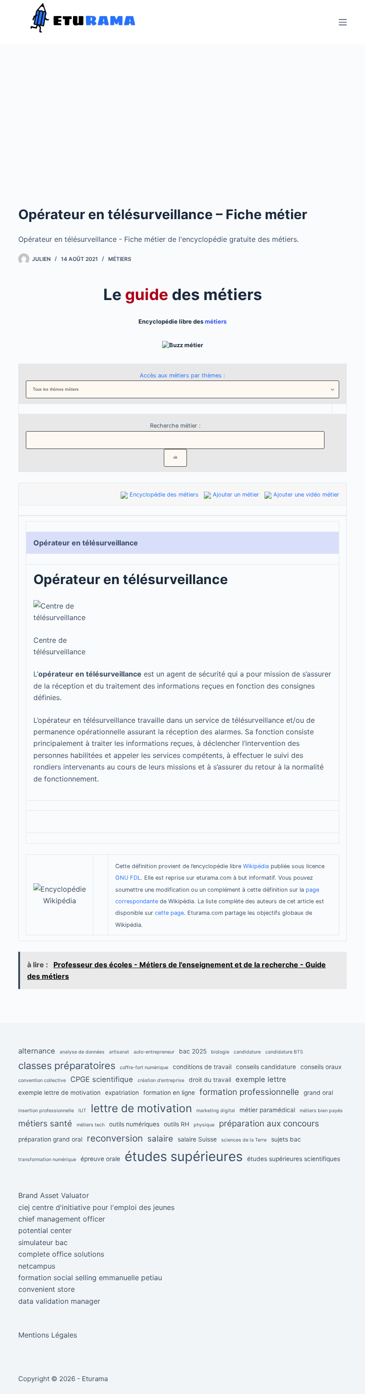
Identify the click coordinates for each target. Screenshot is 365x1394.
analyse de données (82, 1052)
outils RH (176, 1124)
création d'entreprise (161, 1080)
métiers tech (91, 1125)
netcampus (36, 1266)
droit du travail (210, 1079)
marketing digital (215, 1111)
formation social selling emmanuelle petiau (90, 1277)
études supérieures (184, 1156)
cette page (169, 912)
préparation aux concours (269, 1123)
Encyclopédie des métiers (164, 494)
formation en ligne (169, 1092)
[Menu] (343, 22)
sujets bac (286, 1139)
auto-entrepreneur (154, 1052)
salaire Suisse (197, 1139)
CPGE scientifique (101, 1079)
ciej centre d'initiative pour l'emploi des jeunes (96, 1207)
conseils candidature (266, 1066)
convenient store (46, 1289)
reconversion (115, 1138)
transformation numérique (47, 1159)
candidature (247, 1052)
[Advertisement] (182, 138)
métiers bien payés (321, 1111)
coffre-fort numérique (144, 1067)
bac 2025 (193, 1051)
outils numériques (134, 1124)
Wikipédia (256, 866)
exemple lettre (260, 1079)
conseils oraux (320, 1066)
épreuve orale (100, 1158)
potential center (45, 1230)
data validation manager (59, 1301)
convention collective (42, 1080)
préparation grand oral (50, 1139)
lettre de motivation (141, 1108)
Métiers (119, 259)
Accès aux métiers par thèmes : (182, 375)
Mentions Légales (47, 1334)
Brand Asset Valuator (53, 1195)
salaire (160, 1139)
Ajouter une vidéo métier (306, 494)
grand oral (318, 1092)
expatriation (122, 1092)
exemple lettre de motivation (59, 1092)
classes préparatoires (66, 1065)
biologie (220, 1052)
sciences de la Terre (244, 1140)
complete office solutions (61, 1254)
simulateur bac (43, 1242)
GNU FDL (128, 877)
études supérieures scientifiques (293, 1158)
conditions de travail (202, 1066)
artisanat (119, 1052)
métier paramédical (267, 1110)
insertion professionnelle (46, 1111)
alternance (36, 1050)
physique (204, 1125)
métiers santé (45, 1123)
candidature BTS (284, 1052)
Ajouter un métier (236, 494)
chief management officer (61, 1218)
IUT (82, 1111)
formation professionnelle (249, 1092)
